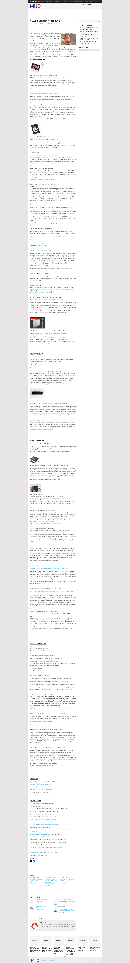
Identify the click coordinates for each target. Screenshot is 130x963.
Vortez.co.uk (55, 184)
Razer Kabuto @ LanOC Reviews (37, 787)
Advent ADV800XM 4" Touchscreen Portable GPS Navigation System (36, 879)
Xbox (46, 23)
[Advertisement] (57, 14)
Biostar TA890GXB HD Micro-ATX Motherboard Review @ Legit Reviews (46, 847)
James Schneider (83, 38)
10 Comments (57, 914)
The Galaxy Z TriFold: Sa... (60, 1)
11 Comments (38, 909)
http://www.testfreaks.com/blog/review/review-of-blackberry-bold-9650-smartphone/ (49, 568)
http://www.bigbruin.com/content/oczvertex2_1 (43, 229)
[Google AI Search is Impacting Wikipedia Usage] (94, 941)
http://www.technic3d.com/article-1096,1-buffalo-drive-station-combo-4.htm (50, 333)
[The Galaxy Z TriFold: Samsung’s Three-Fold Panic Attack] (47, 941)
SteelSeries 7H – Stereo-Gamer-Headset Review (41, 789)
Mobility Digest (50, 960)
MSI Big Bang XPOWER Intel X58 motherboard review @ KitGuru (45, 824)
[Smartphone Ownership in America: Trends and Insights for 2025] (59, 941)
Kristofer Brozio (33, 23)
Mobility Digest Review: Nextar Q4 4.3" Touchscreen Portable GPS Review (67, 879)
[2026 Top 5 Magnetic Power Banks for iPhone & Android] (35, 941)
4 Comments (37, 903)
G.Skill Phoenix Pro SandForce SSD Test (40, 250)
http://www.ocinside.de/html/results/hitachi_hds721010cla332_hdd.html (48, 299)
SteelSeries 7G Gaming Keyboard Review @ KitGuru (41, 784)
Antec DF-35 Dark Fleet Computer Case (40, 834)
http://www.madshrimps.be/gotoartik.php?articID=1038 (42, 429)
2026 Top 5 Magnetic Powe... (45, 1)
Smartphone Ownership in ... (76, 1)
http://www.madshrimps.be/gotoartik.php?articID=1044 (42, 721)
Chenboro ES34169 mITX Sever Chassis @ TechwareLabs (43, 819)
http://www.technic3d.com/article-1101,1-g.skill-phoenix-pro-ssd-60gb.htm (49, 77)
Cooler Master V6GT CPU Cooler (38, 852)
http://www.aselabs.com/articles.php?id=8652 (42, 292)
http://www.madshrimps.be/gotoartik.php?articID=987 (42, 179)
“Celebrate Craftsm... (90, 1)
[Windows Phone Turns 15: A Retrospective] (82, 941)
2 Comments (56, 906)
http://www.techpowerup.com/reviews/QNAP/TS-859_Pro (45, 93)
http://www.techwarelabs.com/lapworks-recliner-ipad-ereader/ (47, 523)
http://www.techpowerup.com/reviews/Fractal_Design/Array (46, 155)
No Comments (51, 23)
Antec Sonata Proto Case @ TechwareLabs (39, 850)
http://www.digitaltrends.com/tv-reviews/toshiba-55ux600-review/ (55, 383)
